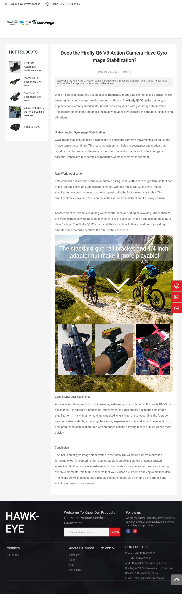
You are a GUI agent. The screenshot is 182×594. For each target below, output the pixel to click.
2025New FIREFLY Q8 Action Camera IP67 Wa (34, 112)
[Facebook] (128, 531)
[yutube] (135, 531)
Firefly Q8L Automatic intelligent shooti (33, 67)
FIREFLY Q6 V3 (32, 126)
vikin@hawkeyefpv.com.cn (25, 3)
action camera (139, 455)
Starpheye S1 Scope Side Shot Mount (33, 97)
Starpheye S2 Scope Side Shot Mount (33, 82)
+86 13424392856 (145, 553)
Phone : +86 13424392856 (65, 3)
